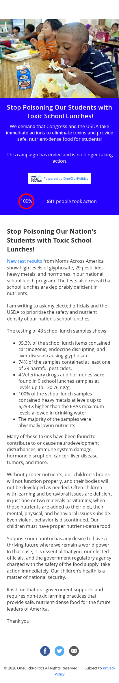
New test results (24, 261)
